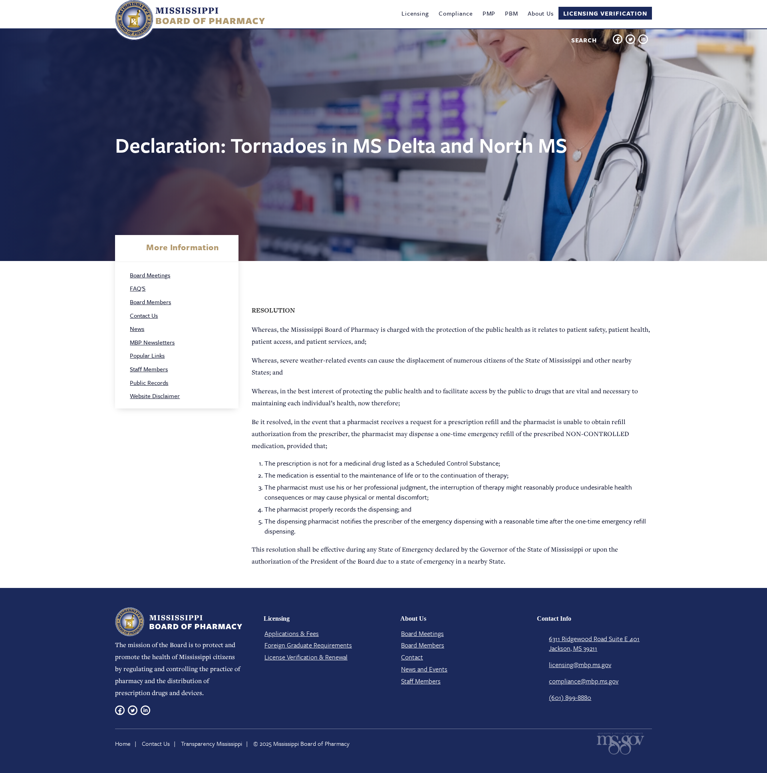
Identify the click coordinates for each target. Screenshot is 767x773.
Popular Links (147, 355)
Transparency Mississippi (211, 743)
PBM (511, 13)
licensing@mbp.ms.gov (580, 664)
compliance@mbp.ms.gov (583, 681)
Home (123, 743)
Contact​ (412, 657)
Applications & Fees (291, 633)
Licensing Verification (605, 13)
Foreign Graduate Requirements (308, 645)
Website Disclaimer (155, 395)
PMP (489, 13)
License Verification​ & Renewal (306, 657)
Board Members (150, 301)
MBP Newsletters (152, 342)
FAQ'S (137, 288)
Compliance (456, 13)
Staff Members (149, 369)
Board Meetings (150, 275)
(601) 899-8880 (570, 697)
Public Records (149, 382)
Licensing (415, 13)
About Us (541, 13)
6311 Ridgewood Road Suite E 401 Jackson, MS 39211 (594, 643)
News (137, 328)
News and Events (424, 669)
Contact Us (144, 315)
